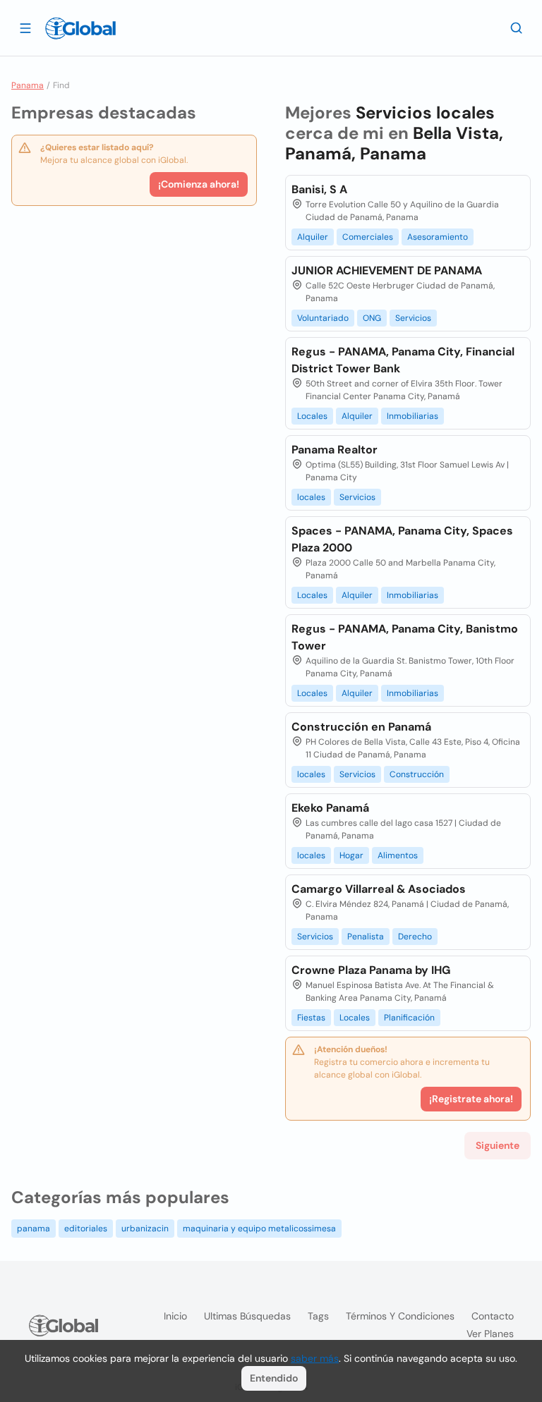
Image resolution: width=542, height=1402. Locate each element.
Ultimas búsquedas (247, 1316)
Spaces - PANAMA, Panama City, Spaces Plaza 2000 (402, 539)
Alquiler (312, 237)
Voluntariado (323, 318)
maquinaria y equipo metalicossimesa (259, 1228)
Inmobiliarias (412, 416)
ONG (372, 318)
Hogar (351, 855)
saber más (315, 1358)
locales (311, 497)
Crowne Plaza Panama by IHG (370, 970)
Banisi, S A (319, 189)
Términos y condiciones (400, 1316)
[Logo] (80, 28)
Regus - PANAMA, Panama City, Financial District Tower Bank (402, 360)
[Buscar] (516, 27)
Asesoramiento (437, 237)
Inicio (175, 1316)
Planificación (409, 1017)
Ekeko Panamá (330, 807)
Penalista (365, 936)
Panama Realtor (334, 449)
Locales (312, 416)
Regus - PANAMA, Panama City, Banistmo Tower (404, 637)
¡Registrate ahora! (471, 1098)
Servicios (413, 318)
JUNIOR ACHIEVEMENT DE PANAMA (386, 270)
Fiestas (311, 1017)
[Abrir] (25, 27)
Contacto (492, 1316)
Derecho (415, 936)
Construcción (417, 774)
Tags (318, 1316)
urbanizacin (145, 1228)
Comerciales (367, 237)
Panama (27, 85)
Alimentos (398, 855)
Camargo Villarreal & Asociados (378, 889)
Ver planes (490, 1333)
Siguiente (497, 1145)
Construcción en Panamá (361, 726)
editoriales (85, 1228)
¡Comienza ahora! (198, 184)
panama (33, 1228)
